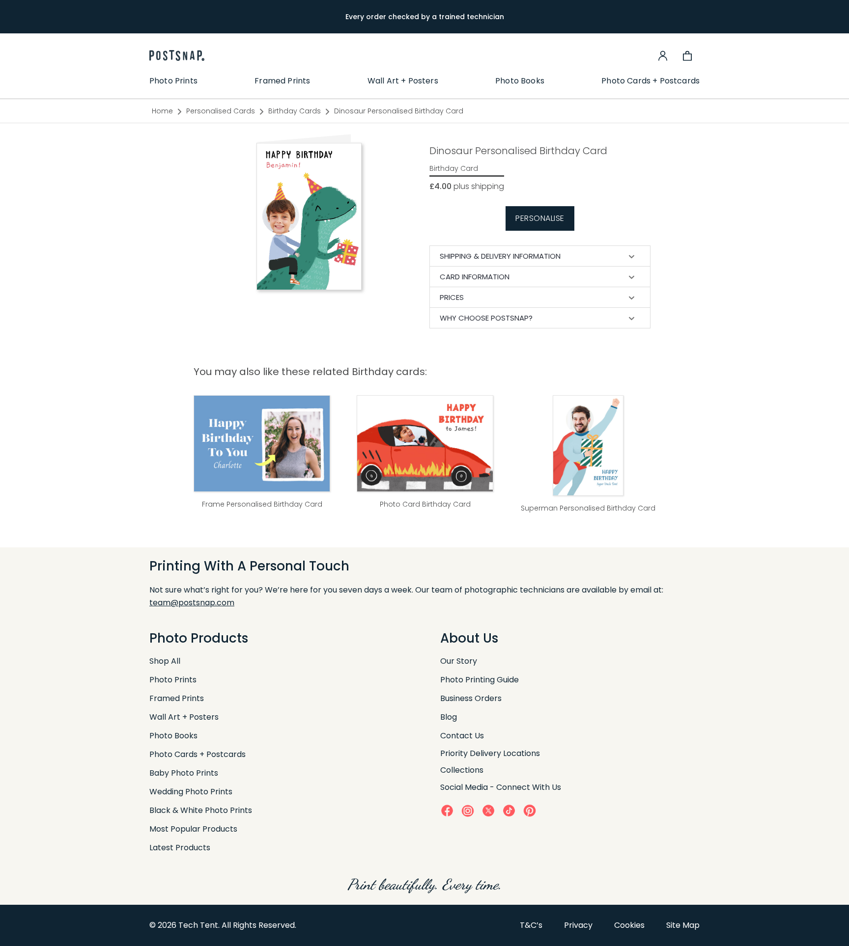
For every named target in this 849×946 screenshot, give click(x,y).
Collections (461, 770)
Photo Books (519, 81)
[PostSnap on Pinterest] (530, 810)
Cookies (629, 925)
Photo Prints (173, 81)
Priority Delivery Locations (490, 753)
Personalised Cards (220, 111)
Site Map (683, 925)
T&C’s (531, 925)
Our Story (458, 661)
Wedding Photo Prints (190, 791)
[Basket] (687, 55)
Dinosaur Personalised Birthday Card (398, 111)
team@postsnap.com (191, 602)
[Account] (663, 55)
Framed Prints (282, 81)
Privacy (578, 925)
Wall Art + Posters (403, 81)
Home (162, 111)
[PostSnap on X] (488, 810)
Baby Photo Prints (183, 773)
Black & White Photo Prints (200, 810)
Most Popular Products (193, 829)
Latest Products (179, 847)
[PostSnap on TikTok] (509, 810)
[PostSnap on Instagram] (468, 811)
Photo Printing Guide (479, 679)
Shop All (164, 661)
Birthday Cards (294, 111)
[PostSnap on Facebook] (447, 810)
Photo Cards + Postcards (650, 81)
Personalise (540, 218)
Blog (448, 717)
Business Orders (471, 698)
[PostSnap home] (176, 55)
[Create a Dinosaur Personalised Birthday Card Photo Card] (309, 216)
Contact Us (462, 735)
